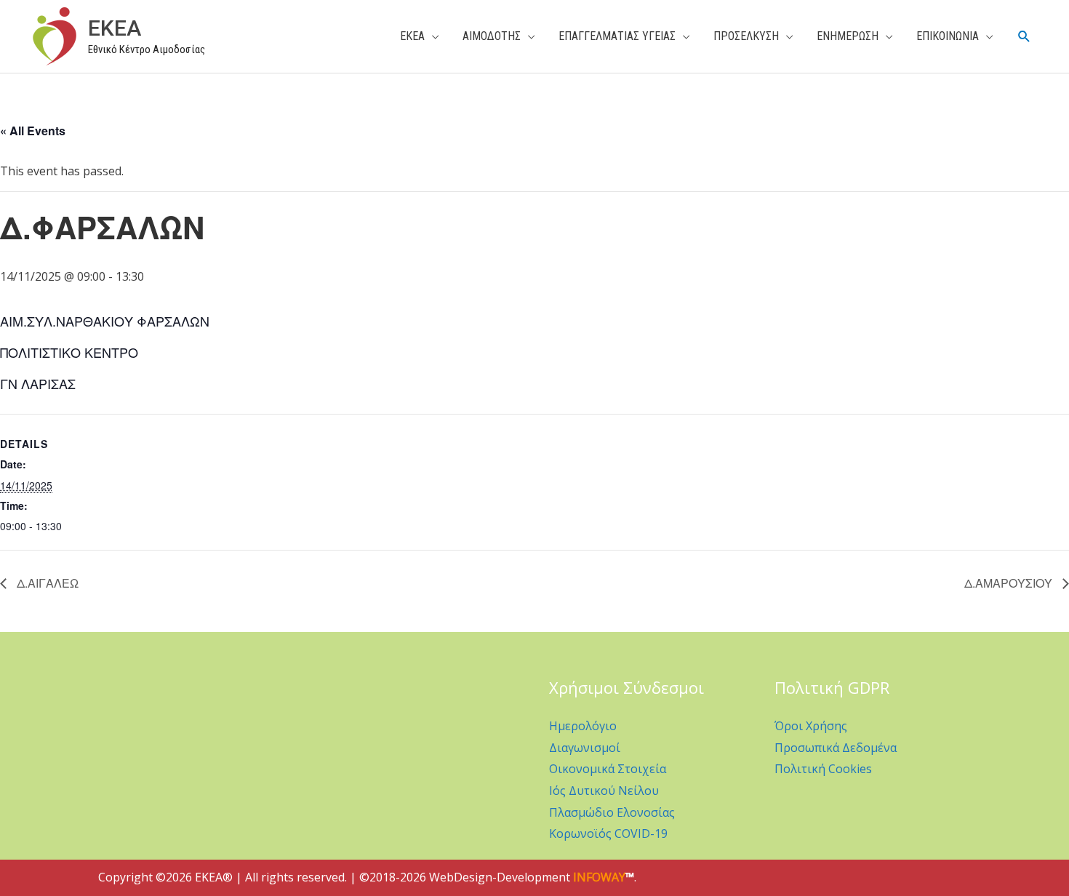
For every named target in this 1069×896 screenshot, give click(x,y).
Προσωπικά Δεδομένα (835, 748)
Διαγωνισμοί (584, 748)
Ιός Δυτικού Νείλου (604, 791)
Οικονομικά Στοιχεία (607, 769)
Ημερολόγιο (583, 726)
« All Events (32, 130)
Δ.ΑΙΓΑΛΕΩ (46, 583)
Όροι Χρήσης (810, 726)
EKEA (114, 28)
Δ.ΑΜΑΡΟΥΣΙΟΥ (1009, 583)
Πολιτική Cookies (823, 769)
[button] (1024, 36)
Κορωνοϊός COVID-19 (608, 833)
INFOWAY (599, 877)
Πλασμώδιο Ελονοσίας (612, 812)
